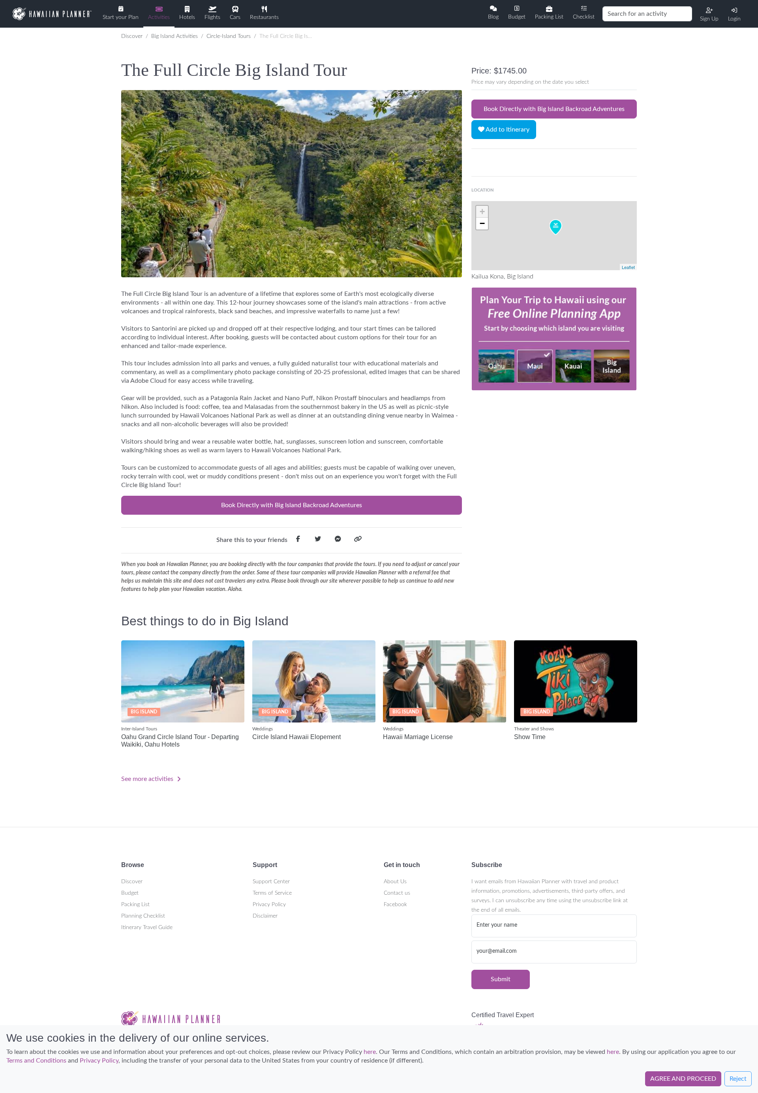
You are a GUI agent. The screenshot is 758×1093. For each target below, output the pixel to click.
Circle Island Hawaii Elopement (296, 737)
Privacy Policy (269, 904)
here (370, 1052)
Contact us (397, 893)
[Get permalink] (357, 540)
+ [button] (482, 211)
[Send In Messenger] (338, 540)
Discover (132, 36)
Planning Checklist (143, 916)
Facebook (395, 904)
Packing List (135, 904)
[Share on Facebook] (298, 540)
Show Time (530, 737)
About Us (395, 881)
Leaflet (628, 267)
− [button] (482, 223)
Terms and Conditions (36, 1061)
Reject (738, 1079)
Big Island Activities (174, 36)
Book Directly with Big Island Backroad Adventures (291, 505)
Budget (130, 893)
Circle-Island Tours (228, 36)
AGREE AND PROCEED (683, 1079)
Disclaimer (265, 916)
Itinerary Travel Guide (147, 927)
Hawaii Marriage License (418, 737)
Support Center (271, 881)
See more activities (148, 779)
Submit (500, 979)
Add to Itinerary (506, 129)
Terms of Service (272, 893)
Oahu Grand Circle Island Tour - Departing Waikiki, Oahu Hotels (180, 741)
